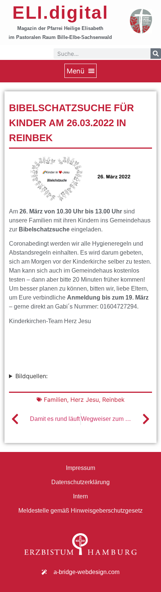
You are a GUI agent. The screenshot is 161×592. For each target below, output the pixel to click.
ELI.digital (60, 12)
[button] (80, 71)
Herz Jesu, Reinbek (97, 399)
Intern (80, 496)
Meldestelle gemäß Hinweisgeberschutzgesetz (80, 510)
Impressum (80, 468)
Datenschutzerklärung (80, 482)
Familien (55, 399)
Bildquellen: (31, 376)
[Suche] (156, 53)
